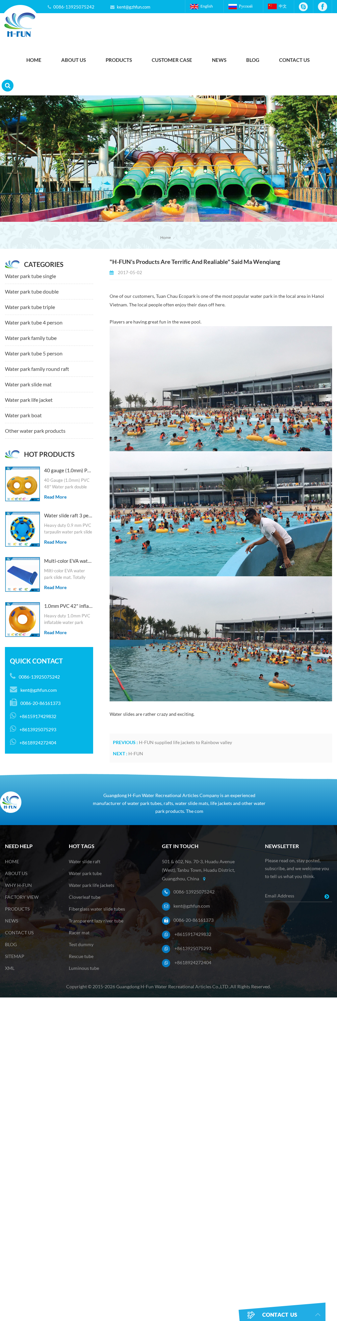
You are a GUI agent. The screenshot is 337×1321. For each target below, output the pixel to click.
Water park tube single (30, 276)
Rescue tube (81, 956)
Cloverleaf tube (84, 897)
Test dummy (81, 944)
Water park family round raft (37, 369)
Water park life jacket (29, 400)
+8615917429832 (192, 934)
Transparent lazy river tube (96, 920)
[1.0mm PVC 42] (22, 619)
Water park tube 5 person (34, 353)
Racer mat (79, 932)
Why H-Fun (18, 885)
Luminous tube (84, 968)
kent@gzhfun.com (133, 7)
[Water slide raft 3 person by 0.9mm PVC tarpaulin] (22, 529)
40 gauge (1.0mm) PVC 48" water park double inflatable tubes (68, 470)
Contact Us (294, 60)
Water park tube (85, 873)
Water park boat (23, 415)
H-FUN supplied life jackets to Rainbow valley (185, 742)
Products (119, 60)
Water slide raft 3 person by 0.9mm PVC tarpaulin (68, 515)
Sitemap (14, 956)
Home (33, 60)
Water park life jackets (91, 885)
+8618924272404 (192, 962)
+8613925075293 (192, 948)
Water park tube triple (30, 307)
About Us (73, 60)
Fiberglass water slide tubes (97, 909)
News (219, 60)
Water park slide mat (28, 384)
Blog (252, 60)
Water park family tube (31, 338)
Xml (9, 968)
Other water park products (35, 430)
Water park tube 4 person (34, 322)
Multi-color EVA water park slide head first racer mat (68, 561)
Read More (55, 497)
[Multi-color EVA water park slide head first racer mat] (22, 574)
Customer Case (172, 60)
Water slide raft (84, 861)
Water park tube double (32, 291)
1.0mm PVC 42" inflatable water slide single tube (68, 606)
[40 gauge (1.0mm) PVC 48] (22, 484)
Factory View (22, 897)
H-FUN (135, 753)
